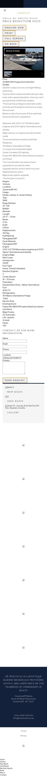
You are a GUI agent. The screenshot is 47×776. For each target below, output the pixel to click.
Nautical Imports (6, 768)
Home (2, 759)
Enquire (14, 28)
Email (5, 343)
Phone (6, 349)
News (2, 770)
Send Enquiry (15, 380)
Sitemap (23, 736)
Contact (3, 775)
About (2, 773)
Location (7, 355)
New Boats (4, 764)
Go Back (11, 44)
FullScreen (14, 38)
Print (9, 33)
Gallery (3, 762)
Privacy (23, 731)
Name (5, 338)
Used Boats (4, 766)
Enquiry (6, 360)
